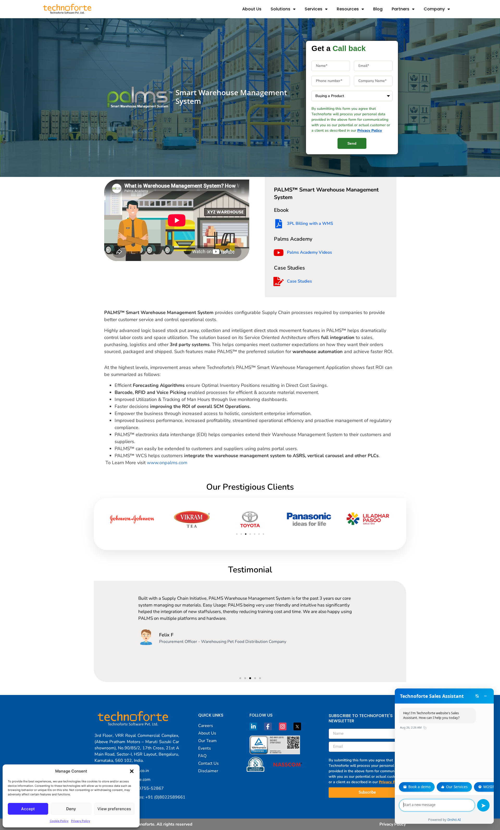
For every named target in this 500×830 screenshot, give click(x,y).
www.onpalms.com (167, 462)
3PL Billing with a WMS (310, 223)
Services (313, 9)
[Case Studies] (278, 281)
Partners (400, 9)
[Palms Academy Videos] (278, 252)
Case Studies (299, 281)
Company (434, 9)
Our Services (457, 786)
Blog (378, 9)
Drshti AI (454, 819)
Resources (348, 9)
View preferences (114, 808)
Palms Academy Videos (309, 252)
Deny (71, 808)
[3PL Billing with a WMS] (278, 223)
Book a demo (419, 786)
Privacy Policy (80, 821)
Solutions (280, 9)
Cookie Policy (59, 821)
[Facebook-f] (268, 726)
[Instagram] (282, 726)
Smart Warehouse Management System (231, 96)
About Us (251, 9)
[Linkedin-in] (253, 726)
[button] (131, 771)
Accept (28, 808)
